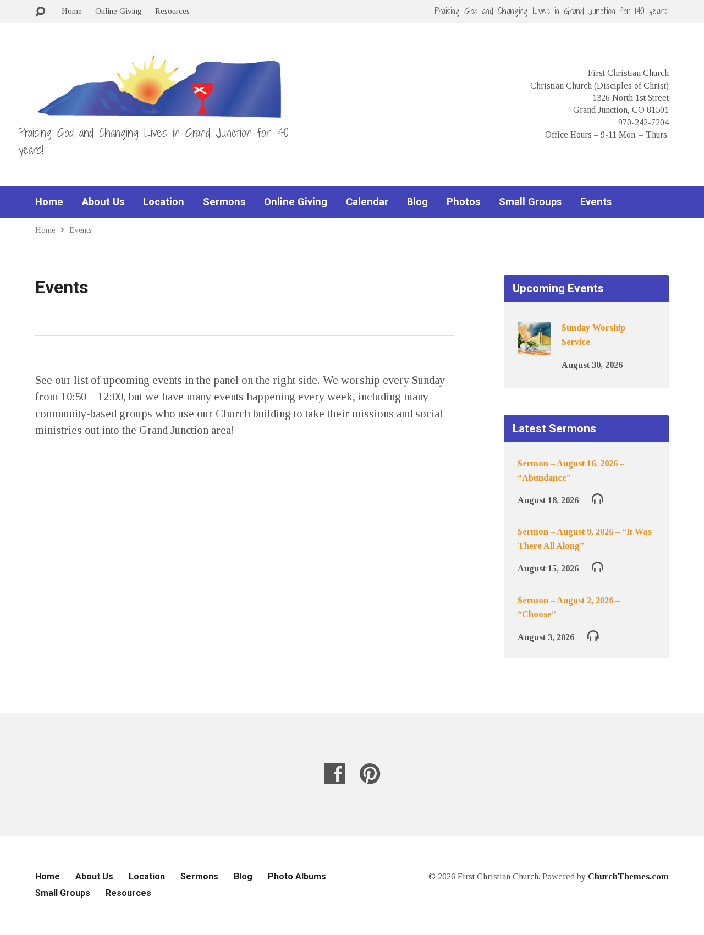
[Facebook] (334, 773)
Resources (172, 10)
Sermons (224, 202)
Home (72, 10)
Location (163, 202)
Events (596, 202)
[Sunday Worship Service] (534, 347)
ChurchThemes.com (628, 876)
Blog (417, 202)
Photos (463, 202)
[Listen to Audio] (597, 498)
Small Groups (530, 202)
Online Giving (118, 10)
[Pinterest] (370, 773)
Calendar (367, 202)
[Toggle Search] (40, 12)
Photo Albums (297, 876)
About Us (103, 202)
